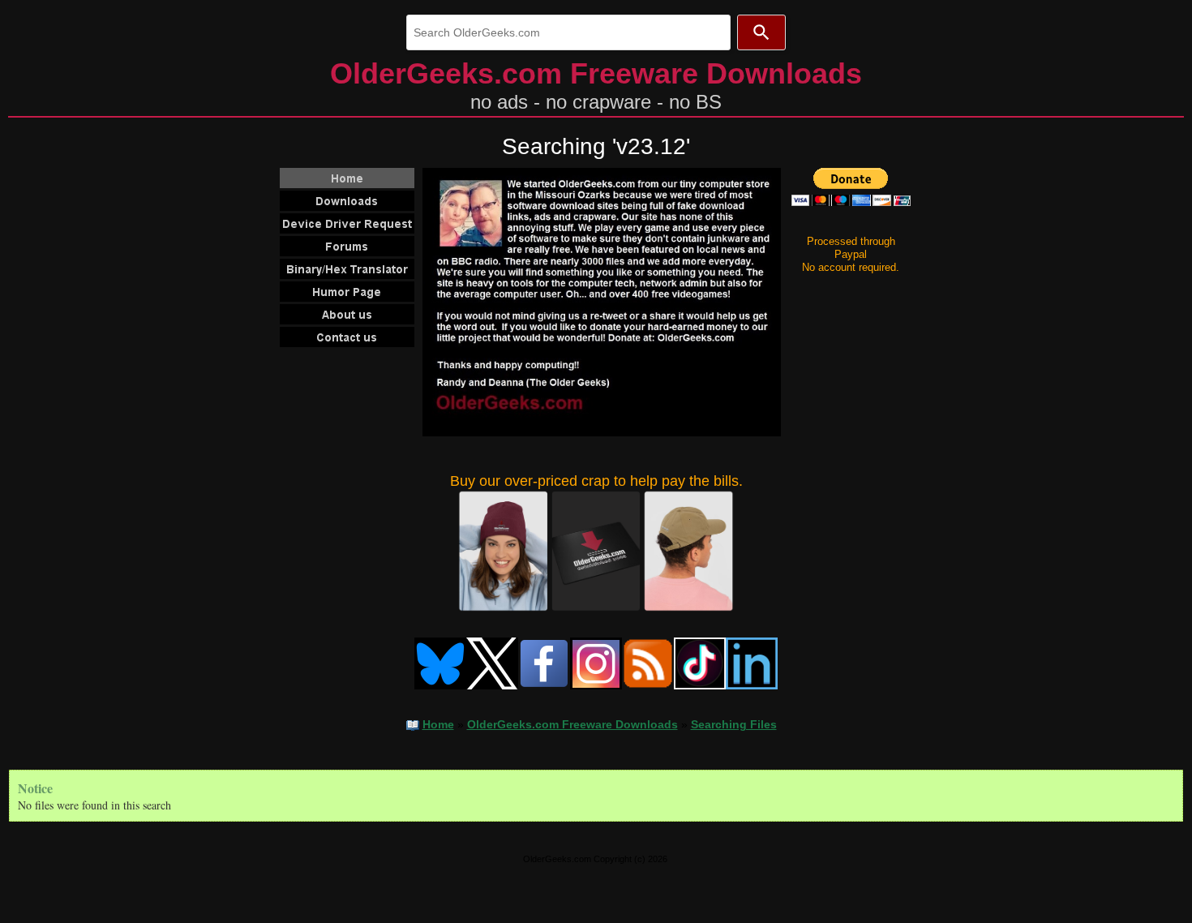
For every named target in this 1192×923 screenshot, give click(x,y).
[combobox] (568, 32)
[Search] (761, 32)
